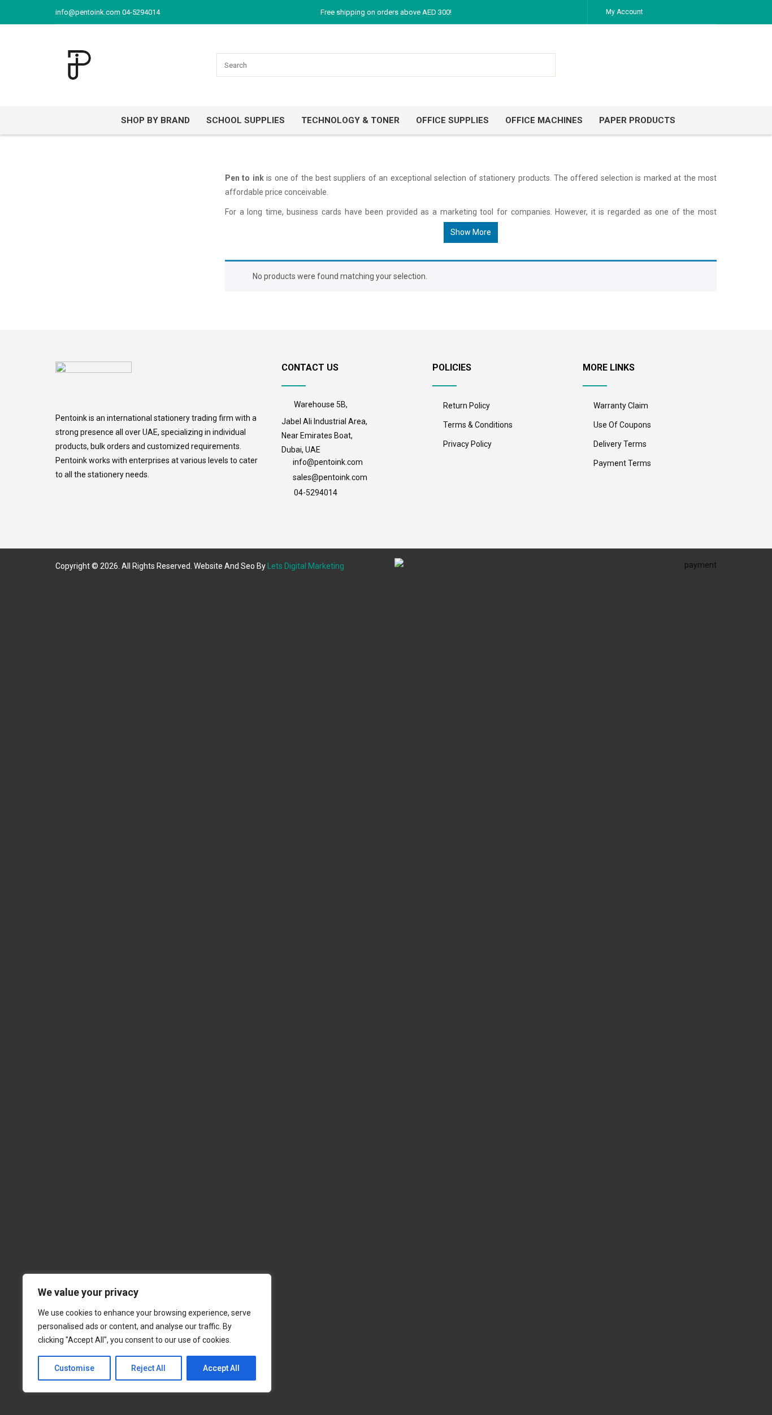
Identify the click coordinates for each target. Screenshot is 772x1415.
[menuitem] (99, 120)
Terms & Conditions (478, 424)
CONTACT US (310, 367)
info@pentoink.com (329, 462)
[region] (147, 1333)
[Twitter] (674, 11)
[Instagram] (685, 11)
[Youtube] (708, 11)
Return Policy (466, 405)
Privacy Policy (467, 444)
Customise (74, 1368)
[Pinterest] (697, 11)
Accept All (221, 1368)
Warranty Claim (620, 405)
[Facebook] (663, 11)
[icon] (287, 405)
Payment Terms (622, 463)
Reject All (148, 1368)
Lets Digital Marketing (305, 566)
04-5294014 (315, 492)
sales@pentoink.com (330, 477)
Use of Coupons (622, 424)
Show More (470, 232)
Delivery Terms (620, 444)
